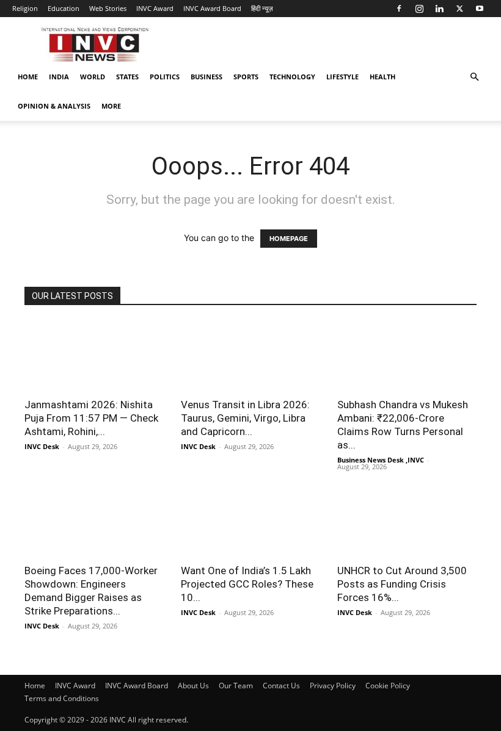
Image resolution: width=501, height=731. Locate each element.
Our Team (236, 685)
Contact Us (281, 685)
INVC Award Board (212, 8)
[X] (459, 8)
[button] (474, 77)
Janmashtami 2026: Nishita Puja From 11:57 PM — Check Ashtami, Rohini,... (91, 418)
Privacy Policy (333, 685)
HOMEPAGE (288, 238)
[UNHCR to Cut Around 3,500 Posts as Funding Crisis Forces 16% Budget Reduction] (407, 522)
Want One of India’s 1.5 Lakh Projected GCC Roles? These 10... (247, 583)
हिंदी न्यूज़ (262, 8)
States (127, 76)
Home (28, 76)
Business (206, 76)
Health (382, 76)
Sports (245, 76)
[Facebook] (399, 8)
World (92, 76)
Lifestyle (342, 76)
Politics (165, 76)
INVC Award (155, 8)
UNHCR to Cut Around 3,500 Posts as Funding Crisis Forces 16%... (402, 583)
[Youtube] (479, 8)
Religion (25, 8)
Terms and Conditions (61, 698)
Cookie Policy (387, 685)
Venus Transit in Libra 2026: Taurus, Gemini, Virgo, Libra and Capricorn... (245, 418)
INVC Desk (41, 446)
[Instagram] (419, 8)
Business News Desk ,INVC (380, 459)
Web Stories (107, 8)
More (111, 105)
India (59, 76)
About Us (193, 685)
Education (63, 8)
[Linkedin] (439, 8)
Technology (292, 76)
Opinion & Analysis (54, 105)
